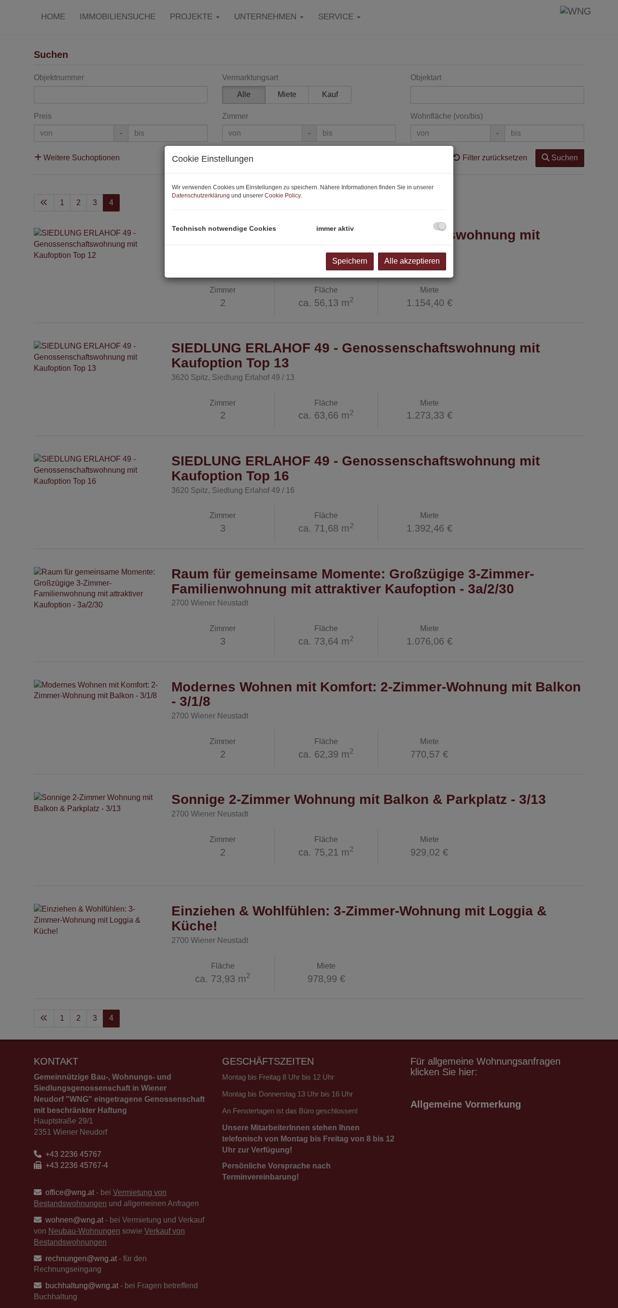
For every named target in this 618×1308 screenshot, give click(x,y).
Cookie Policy (282, 195)
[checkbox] (439, 226)
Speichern (349, 261)
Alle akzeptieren (412, 261)
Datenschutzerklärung (201, 195)
